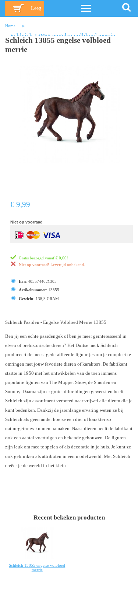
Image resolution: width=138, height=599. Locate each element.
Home (10, 25)
